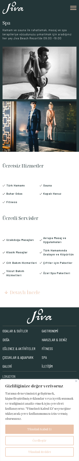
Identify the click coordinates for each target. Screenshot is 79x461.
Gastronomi (50, 331)
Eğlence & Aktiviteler (19, 348)
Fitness (47, 348)
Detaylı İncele (25, 292)
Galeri (7, 366)
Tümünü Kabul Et (39, 429)
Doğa (6, 339)
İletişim (47, 366)
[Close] (76, 381)
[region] (39, 420)
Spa (44, 357)
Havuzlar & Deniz (54, 339)
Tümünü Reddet (39, 452)
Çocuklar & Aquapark (18, 357)
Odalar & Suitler (15, 331)
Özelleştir (39, 441)
